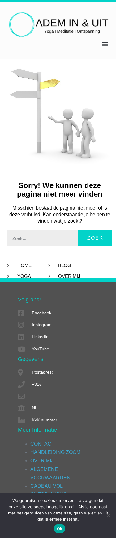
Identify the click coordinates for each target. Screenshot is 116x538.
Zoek (95, 238)
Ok (59, 528)
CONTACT (42, 444)
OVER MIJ (42, 460)
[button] (105, 43)
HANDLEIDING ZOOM (55, 452)
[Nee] (108, 515)
